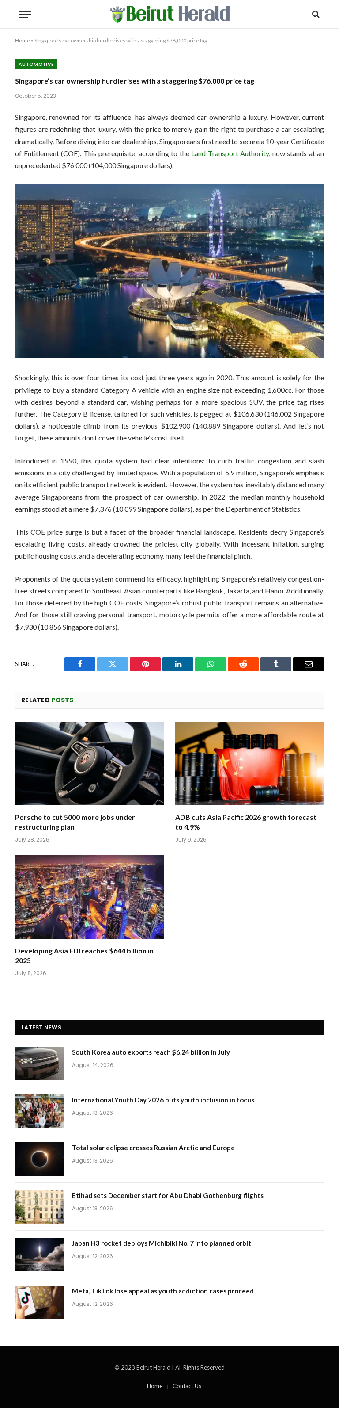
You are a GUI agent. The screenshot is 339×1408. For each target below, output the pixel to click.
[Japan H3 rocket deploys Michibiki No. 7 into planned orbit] (39, 1254)
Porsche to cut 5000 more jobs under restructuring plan (75, 822)
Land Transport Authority (230, 153)
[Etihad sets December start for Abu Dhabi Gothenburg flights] (39, 1207)
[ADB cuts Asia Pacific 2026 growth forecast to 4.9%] (249, 764)
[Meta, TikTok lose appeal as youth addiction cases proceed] (39, 1302)
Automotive (36, 64)
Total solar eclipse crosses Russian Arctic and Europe (153, 1148)
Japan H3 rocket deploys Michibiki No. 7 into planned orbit (161, 1243)
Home (22, 40)
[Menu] (25, 14)
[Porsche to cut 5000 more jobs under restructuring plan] (89, 764)
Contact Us (187, 1385)
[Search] (315, 14)
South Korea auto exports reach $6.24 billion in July (151, 1052)
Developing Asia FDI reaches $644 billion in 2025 (84, 955)
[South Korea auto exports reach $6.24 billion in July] (39, 1063)
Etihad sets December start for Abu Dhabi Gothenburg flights (168, 1195)
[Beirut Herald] (169, 14)
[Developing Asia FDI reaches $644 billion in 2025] (89, 897)
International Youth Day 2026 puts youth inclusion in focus (163, 1100)
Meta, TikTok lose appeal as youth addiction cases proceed (163, 1291)
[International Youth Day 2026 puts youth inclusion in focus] (39, 1111)
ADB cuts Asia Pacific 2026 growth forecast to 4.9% (245, 822)
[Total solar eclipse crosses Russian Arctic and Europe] (39, 1159)
